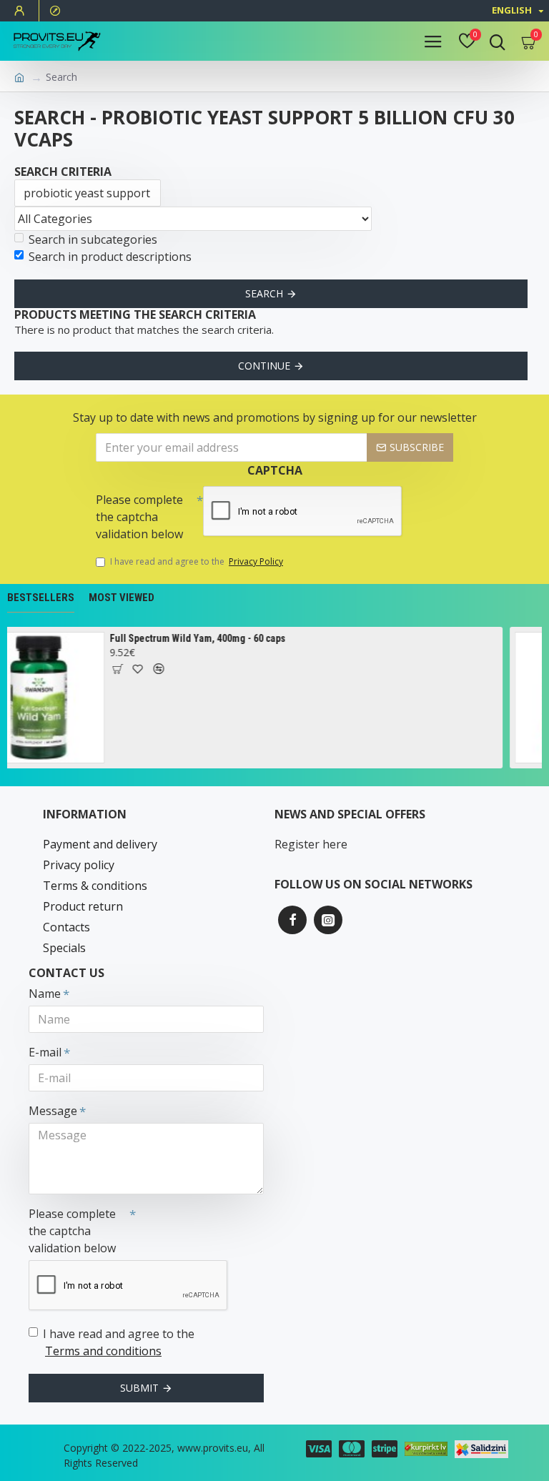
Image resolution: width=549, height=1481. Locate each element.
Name (45, 993)
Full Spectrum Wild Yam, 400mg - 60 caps (185, 638)
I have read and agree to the (196, 561)
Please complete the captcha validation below (139, 517)
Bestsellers (40, 597)
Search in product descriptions (110, 256)
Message (53, 1111)
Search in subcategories (93, 239)
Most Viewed (121, 597)
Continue (264, 365)
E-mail (45, 1052)
